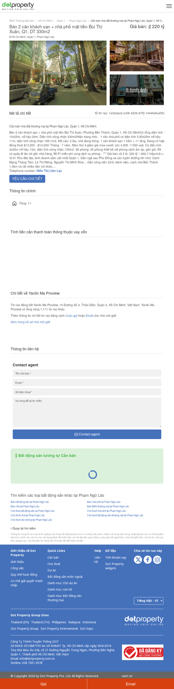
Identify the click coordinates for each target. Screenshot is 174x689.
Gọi (43, 683)
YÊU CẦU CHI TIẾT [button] (27, 178)
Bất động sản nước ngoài (65, 577)
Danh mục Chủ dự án (62, 583)
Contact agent (89, 434)
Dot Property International (59, 629)
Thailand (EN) (20, 622)
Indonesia (89, 622)
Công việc (17, 568)
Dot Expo (86, 629)
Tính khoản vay (115, 557)
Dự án (52, 570)
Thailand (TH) (40, 622)
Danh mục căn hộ (60, 589)
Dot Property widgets (114, 566)
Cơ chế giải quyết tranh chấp (27, 583)
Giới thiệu (17, 562)
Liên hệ (97, 559)
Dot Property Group (24, 629)
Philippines (59, 622)
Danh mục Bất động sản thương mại (64, 598)
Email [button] (130, 683)
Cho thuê (54, 564)
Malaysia (74, 622)
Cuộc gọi (71, 315)
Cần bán (53, 557)
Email (90, 315)
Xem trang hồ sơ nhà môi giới (30, 322)
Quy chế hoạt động (24, 574)
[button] (168, 6)
